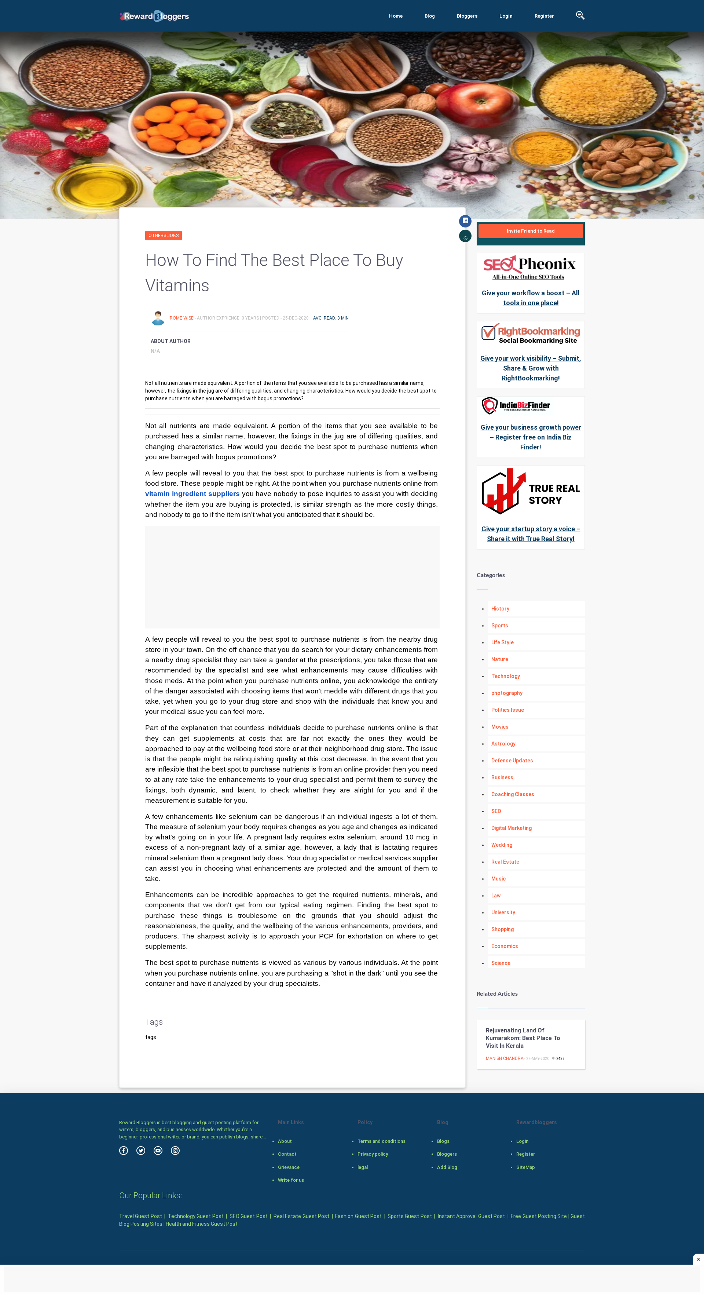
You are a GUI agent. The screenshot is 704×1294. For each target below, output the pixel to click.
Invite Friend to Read (531, 231)
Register (544, 16)
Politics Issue (507, 710)
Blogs (443, 1141)
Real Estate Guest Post (301, 1216)
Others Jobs (163, 235)
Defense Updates (512, 760)
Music (498, 879)
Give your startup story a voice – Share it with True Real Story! (530, 534)
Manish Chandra (505, 1058)
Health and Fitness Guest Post (202, 1224)
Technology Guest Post (196, 1216)
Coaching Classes (512, 794)
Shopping (502, 929)
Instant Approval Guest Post (471, 1216)
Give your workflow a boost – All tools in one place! (531, 298)
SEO (496, 811)
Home (396, 16)
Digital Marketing (511, 828)
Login (506, 16)
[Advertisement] (292, 577)
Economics (504, 946)
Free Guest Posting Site (539, 1216)
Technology (505, 676)
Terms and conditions (382, 1141)
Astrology (503, 744)
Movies (500, 727)
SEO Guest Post (249, 1216)
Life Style (502, 642)
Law (495, 895)
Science (500, 963)
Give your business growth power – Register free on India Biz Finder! (531, 437)
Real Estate (505, 862)
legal (363, 1167)
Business (502, 777)
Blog (430, 16)
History (500, 609)
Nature (499, 659)
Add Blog (447, 1167)
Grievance (289, 1167)
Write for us (291, 1180)
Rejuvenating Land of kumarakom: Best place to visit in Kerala (523, 1038)
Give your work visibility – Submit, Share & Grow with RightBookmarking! (530, 368)
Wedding (501, 845)
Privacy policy (373, 1154)
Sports (499, 625)
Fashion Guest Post (358, 1216)
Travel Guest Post (140, 1216)
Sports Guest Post (410, 1216)
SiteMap (525, 1167)
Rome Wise (182, 318)
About (285, 1141)
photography (506, 693)
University (503, 912)
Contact (287, 1154)
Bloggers (467, 16)
